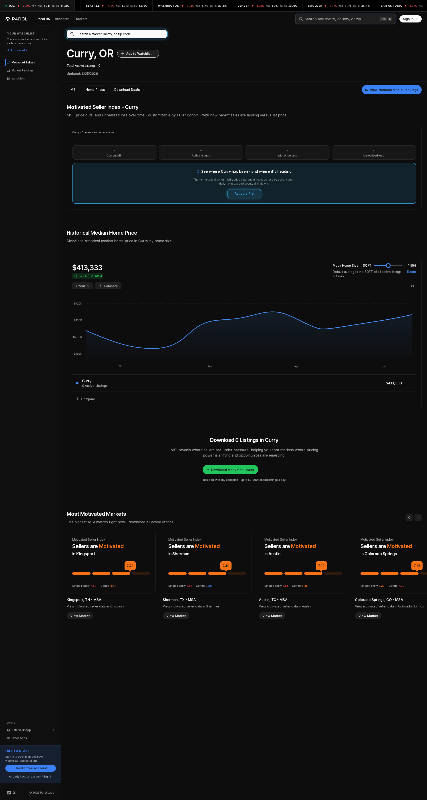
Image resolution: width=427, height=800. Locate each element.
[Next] (418, 517)
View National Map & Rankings (394, 90)
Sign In (408, 19)
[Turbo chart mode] (412, 285)
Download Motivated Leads (232, 470)
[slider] (388, 265)
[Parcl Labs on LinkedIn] (9, 792)
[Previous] (409, 517)
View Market (80, 616)
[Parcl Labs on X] (14, 792)
